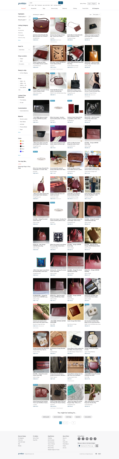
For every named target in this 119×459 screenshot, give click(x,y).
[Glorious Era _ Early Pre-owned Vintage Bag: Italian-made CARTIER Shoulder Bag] (93, 108)
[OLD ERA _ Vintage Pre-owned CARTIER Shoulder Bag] (93, 210)
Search (60, 2)
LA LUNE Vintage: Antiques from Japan (76, 351)
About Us (65, 438)
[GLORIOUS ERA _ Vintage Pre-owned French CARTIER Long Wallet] (41, 286)
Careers (64, 445)
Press (64, 440)
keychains (78, 417)
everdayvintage (53, 351)
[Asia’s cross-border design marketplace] (22, 3)
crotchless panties (57, 5)
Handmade (39, 5)
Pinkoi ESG (65, 441)
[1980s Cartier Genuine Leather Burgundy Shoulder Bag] (93, 392)
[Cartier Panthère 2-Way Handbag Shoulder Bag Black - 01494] (93, 184)
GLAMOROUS (36, 38)
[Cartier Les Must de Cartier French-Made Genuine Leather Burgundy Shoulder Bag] (75, 159)
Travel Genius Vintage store (91, 171)
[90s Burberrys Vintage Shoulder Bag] (58, 339)
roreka (32, 5)
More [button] (19, 40)
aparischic (52, 65)
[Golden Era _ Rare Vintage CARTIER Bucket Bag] (41, 235)
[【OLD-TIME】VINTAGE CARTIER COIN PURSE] (58, 312)
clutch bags (68, 417)
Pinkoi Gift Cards (21, 441)
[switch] (24, 16)
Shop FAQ (35, 440)
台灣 (29, 5)
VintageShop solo (88, 38)
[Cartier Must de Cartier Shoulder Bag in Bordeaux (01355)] (75, 26)
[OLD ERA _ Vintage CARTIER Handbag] (75, 286)
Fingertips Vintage (71, 38)
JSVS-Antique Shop (37, 93)
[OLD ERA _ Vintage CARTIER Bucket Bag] (75, 235)
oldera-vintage (88, 65)
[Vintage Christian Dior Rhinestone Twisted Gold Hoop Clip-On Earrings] (41, 339)
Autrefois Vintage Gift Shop (90, 93)
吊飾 (35, 5)
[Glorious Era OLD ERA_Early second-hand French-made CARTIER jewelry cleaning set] (93, 286)
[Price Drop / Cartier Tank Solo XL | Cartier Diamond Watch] (58, 53)
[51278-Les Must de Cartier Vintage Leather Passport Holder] (41, 81)
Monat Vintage (53, 171)
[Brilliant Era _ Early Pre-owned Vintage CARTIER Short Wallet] (58, 286)
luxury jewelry (88, 417)
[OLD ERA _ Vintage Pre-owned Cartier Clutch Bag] (41, 365)
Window (19, 445)
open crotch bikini (46, 5)
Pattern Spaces (53, 377)
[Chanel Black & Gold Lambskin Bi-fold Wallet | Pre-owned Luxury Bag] (75, 339)
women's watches (57, 417)
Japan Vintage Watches (90, 351)
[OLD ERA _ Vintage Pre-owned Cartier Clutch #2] (41, 210)
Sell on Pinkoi (83, 3)
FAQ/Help (50, 438)
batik (52, 5)
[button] (29, 90)
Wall (19, 443)
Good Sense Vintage (71, 324)
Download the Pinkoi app (87, 446)
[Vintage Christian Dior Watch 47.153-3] (93, 339)
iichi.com (64, 447)
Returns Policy (51, 447)
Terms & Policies (51, 443)
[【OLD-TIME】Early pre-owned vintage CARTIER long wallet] (41, 108)
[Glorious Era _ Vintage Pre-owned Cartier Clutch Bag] (58, 261)
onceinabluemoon (37, 65)
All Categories (21, 438)
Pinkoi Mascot (66, 443)
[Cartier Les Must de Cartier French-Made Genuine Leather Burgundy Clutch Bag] (41, 53)
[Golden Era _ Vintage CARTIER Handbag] (93, 261)
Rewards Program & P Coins (53, 449)
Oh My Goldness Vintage (72, 65)
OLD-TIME (35, 120)
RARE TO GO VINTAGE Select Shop (58, 93)
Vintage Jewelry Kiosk (72, 377)
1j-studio (52, 146)
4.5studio (52, 38)
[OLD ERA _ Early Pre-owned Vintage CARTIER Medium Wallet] (93, 235)
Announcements (51, 441)
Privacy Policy (51, 445)
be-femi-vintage (36, 351)
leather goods (46, 417)
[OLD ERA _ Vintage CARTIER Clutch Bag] (93, 133)
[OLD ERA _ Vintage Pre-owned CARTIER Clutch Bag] (75, 261)
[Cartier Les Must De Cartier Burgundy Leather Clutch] (75, 133)
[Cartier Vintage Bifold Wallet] (75, 312)
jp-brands (52, 120)
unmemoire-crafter (54, 197)
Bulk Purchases (51, 440)
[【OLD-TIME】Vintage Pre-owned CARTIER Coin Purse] (93, 365)
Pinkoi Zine (20, 440)
